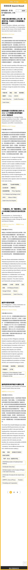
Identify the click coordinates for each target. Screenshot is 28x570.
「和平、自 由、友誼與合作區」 (11, 458)
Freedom (20, 479)
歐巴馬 (17, 284)
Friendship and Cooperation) (10, 483)
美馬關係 (5, 284)
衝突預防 (21, 92)
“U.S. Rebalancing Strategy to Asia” (12, 194)
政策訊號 (5, 184)
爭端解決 (5, 369)
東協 (11, 92)
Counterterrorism (7, 294)
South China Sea (7, 99)
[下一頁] (20, 492)
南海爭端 (13, 366)
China (10, 96)
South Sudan (6, 102)
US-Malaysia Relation (13, 287)
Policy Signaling (16, 191)
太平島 (11, 369)
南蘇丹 (4, 96)
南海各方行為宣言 (16, 452)
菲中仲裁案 (5, 366)
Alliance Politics (12, 197)
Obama (15, 291)
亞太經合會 (5, 187)
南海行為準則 (6, 455)
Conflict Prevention (18, 99)
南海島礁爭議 (6, 191)
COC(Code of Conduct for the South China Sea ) (13, 475)
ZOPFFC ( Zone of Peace (9, 479)
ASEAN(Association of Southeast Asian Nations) (13, 462)
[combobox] (21, 11)
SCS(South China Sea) (8, 466)
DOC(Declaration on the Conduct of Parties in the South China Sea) (13, 470)
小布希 (11, 284)
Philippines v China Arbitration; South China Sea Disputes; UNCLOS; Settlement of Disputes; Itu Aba (13, 374)
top (25, 563)
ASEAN (16, 96)
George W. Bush (7, 291)
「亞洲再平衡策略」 (15, 184)
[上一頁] (7, 492)
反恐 (23, 284)
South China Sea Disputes (9, 200)
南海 (15, 92)
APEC (4, 197)
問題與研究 (14, 2)
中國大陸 (5, 92)
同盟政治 (13, 187)
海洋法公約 (21, 366)
